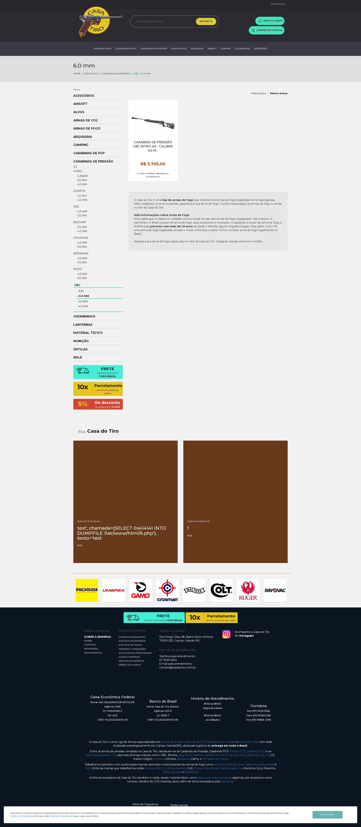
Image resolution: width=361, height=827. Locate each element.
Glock (197, 768)
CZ (75, 167)
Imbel (223, 768)
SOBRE (88, 640)
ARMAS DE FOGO (102, 48)
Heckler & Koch (215, 755)
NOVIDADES (91, 648)
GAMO (77, 171)
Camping (227, 781)
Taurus (150, 768)
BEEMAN (79, 222)
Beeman (253, 755)
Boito (166, 772)
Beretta (181, 768)
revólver (230, 764)
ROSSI (77, 269)
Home (77, 73)
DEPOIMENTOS (93, 652)
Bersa (214, 768)
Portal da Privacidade (60, 816)
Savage (176, 772)
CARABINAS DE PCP (125, 48)
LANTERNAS (83, 325)
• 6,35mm (82, 176)
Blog (82, 431)
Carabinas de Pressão (222, 742)
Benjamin (183, 759)
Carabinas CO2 (255, 751)
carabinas (251, 764)
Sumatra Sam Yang (215, 759)
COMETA (79, 191)
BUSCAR (205, 21)
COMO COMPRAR (129, 656)
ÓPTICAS (80, 349)
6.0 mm (146, 73)
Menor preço (279, 93)
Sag (180, 755)
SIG (262, 755)
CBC (136, 73)
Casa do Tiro (103, 431)
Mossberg (191, 772)
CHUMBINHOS (242, 48)
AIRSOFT (212, 48)
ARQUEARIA (197, 48)
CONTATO (90, 644)
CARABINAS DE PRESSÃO (153, 48)
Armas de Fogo (172, 742)
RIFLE (77, 357)
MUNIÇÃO (81, 341)
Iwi (240, 768)
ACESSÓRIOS (260, 48)
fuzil (88, 768)
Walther (198, 755)
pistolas (219, 764)
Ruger (232, 768)
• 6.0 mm (83, 296)
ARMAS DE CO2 (179, 48)
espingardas (266, 764)
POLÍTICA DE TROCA (131, 644)
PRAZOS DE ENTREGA (131, 660)
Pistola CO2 (237, 751)
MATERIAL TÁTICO (88, 333)
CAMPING (226, 48)
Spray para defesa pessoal (214, 777)
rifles (240, 764)
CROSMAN (80, 238)
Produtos (91, 73)
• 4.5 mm (81, 184)
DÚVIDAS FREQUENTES (132, 637)
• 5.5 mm (81, 180)
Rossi (188, 755)
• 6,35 (80, 291)
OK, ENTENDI (327, 814)
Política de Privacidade (22, 816)
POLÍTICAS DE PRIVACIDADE (135, 653)
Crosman (232, 755)
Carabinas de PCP (194, 742)
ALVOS (78, 112)
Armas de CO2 (248, 742)
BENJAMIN (81, 253)
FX (267, 755)
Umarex (158, 759)
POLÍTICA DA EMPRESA (132, 640)
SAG (76, 206)
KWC (242, 755)
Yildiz (206, 768)
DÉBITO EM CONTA (130, 664)
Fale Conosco (278, 3)
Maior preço (258, 93)
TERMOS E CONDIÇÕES (132, 649)
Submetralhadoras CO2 (101, 755)
